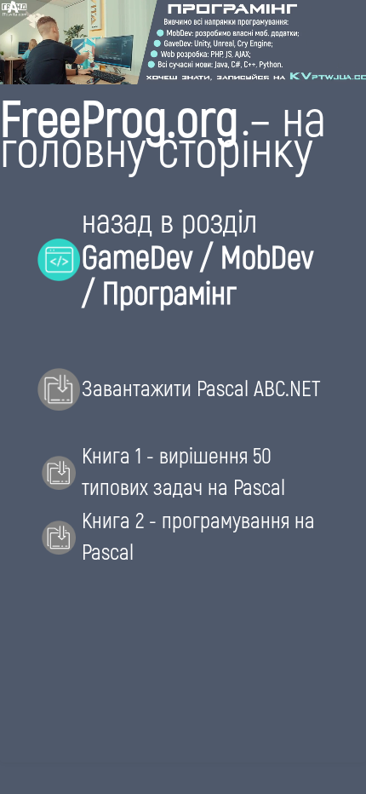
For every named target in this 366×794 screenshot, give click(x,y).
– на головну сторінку (163, 131)
